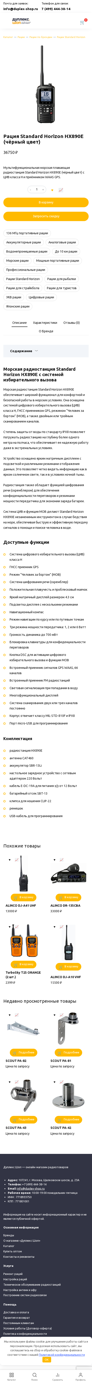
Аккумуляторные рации (23, 242)
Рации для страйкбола (22, 288)
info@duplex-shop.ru (20, 9)
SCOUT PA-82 (16, 1061)
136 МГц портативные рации (27, 233)
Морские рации (17, 260)
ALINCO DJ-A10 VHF (65, 977)
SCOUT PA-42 (60, 1128)
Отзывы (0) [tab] (71, 322)
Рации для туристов (62, 288)
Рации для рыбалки (61, 279)
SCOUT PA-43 (16, 1128)
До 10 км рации (66, 251)
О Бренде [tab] (46, 331)
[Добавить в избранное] (52, 189)
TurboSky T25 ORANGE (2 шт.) (23, 975)
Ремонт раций (13, 1273)
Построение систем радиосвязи (25, 1295)
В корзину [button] (26, 897)
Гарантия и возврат (16, 1317)
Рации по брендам (40, 37)
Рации (21, 37)
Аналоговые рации (62, 242)
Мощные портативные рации (57, 260)
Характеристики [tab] (45, 322)
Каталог (8, 37)
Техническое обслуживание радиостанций (32, 1284)
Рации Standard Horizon (71, 37)
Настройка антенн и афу (19, 1289)
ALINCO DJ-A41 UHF (21, 905)
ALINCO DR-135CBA (65, 905)
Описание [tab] (19, 322)
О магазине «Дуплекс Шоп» (21, 1240)
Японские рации (17, 306)
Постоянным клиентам (18, 1322)
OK (47, 1359)
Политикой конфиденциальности (62, 1354)
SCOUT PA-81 (60, 1061)
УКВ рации (13, 297)
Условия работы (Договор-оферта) (27, 1328)
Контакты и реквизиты (18, 1256)
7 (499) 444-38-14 (56, 9)
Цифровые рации (41, 297)
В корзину (46, 202)
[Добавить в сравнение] (61, 189)
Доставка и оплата (16, 1312)
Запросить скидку (46, 216)
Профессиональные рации (25, 270)
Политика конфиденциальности (25, 1333)
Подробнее (26, 1052)
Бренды (8, 1235)
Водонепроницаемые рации (26, 251)
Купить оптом (12, 1251)
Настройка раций (15, 1279)
